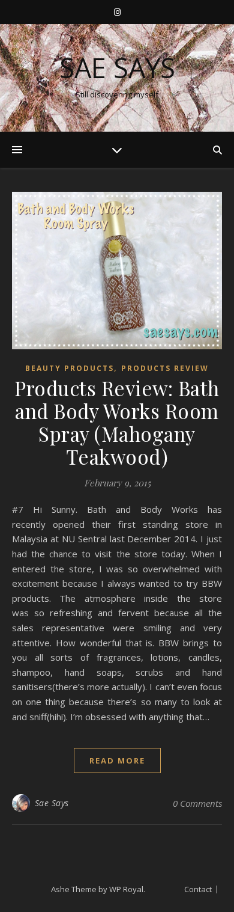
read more (117, 760)
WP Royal (126, 889)
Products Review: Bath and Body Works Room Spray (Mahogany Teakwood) (117, 422)
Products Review (165, 368)
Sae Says (117, 67)
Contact (198, 889)
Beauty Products (69, 368)
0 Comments (197, 803)
